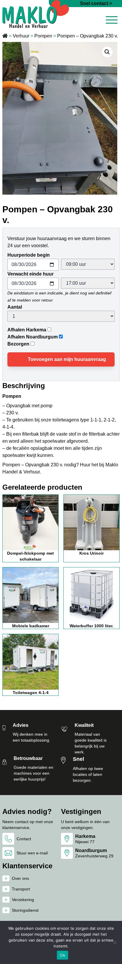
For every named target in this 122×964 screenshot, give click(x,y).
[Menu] (111, 21)
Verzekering (23, 899)
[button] (107, 52)
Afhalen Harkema (26, 329)
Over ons (20, 878)
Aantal (14, 307)
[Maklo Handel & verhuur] (35, 14)
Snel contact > (96, 3)
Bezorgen (18, 343)
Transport (21, 889)
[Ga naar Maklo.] (5, 35)
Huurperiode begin (28, 255)
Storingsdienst (25, 910)
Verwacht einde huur (30, 273)
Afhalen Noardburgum (32, 336)
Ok (62, 955)
